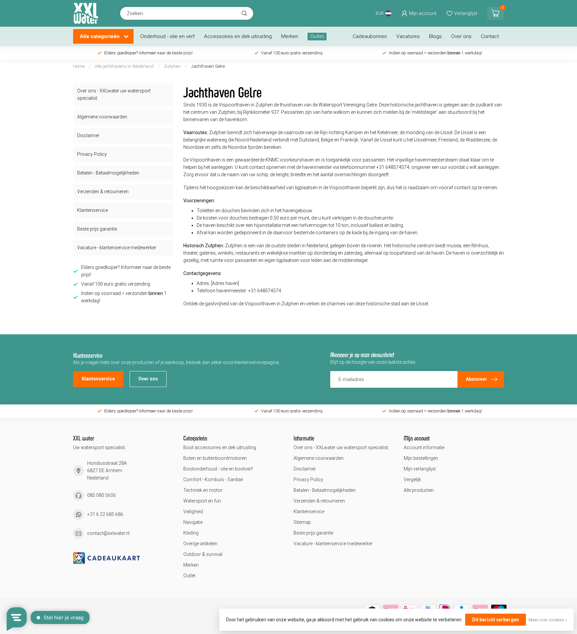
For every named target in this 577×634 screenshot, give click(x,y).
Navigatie (193, 522)
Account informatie (424, 447)
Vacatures (408, 36)
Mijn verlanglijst (420, 468)
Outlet (317, 36)
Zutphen (172, 66)
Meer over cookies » (548, 619)
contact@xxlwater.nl (108, 533)
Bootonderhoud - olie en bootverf (218, 468)
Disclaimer (88, 135)
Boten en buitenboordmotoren (215, 458)
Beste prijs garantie (97, 229)
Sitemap (302, 522)
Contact (490, 36)
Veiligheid (193, 511)
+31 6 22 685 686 (105, 514)
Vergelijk (412, 479)
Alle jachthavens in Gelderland (125, 66)
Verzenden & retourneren (103, 191)
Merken (289, 36)
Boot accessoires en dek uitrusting (219, 447)
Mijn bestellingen (421, 458)
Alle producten (419, 490)
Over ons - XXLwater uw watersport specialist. (114, 94)
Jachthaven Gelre (208, 66)
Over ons (461, 36)
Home (78, 66)
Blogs (435, 36)
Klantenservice (92, 210)
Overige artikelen (200, 543)
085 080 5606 (101, 495)
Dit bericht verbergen (495, 619)
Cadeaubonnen (370, 36)
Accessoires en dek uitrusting (238, 36)
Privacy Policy (92, 154)
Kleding (191, 533)
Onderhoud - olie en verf (167, 36)
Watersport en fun (202, 501)
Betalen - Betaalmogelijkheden (108, 173)
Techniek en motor (202, 490)
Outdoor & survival (202, 554)
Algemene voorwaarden (102, 116)
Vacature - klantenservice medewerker (116, 247)
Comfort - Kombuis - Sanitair (213, 479)
